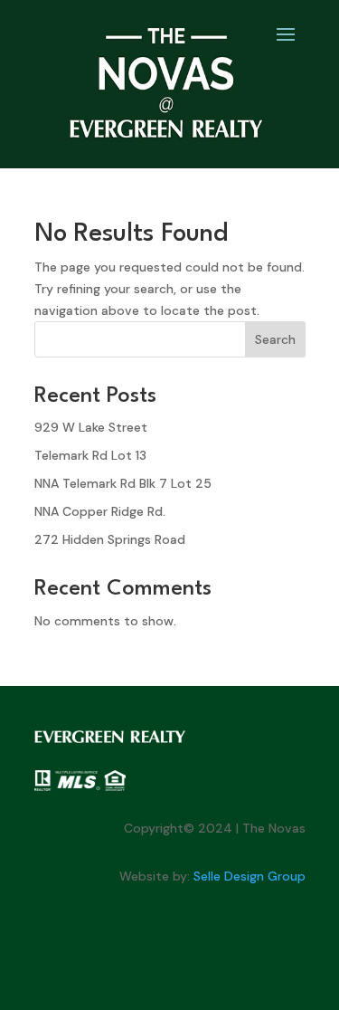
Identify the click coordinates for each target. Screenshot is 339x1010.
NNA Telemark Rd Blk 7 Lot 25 (123, 483)
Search (275, 339)
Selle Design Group (249, 876)
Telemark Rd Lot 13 (90, 455)
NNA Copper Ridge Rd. (99, 511)
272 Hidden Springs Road (109, 539)
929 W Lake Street (90, 427)
